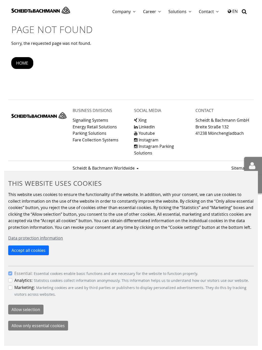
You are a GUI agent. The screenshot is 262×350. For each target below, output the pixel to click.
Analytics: (23, 280)
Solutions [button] (177, 11)
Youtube (146, 133)
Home (22, 63)
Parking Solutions (89, 133)
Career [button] (149, 11)
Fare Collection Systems (95, 140)
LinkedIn (146, 127)
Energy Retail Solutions (95, 127)
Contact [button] (206, 11)
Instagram (148, 140)
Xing (142, 120)
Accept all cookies (29, 250)
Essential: (23, 273)
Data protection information (35, 238)
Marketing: (24, 287)
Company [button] (121, 11)
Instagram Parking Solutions (154, 149)
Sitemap (239, 168)
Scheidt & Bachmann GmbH (40, 10)
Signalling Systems (90, 120)
